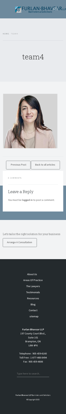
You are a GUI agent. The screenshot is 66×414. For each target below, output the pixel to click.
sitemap (34, 316)
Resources (33, 298)
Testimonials (33, 292)
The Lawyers (33, 286)
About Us (32, 274)
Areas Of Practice (33, 280)
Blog (33, 304)
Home (6, 34)
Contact (33, 310)
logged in (27, 200)
